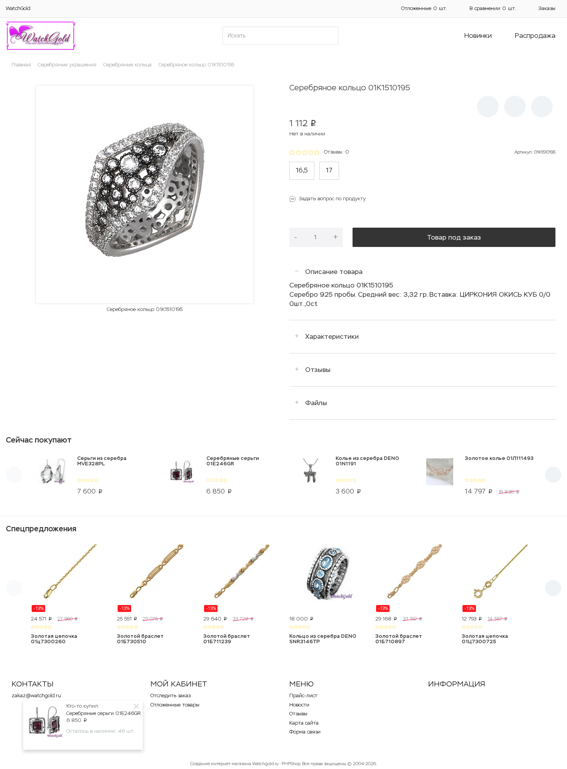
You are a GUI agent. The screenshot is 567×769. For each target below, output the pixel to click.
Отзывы (318, 369)
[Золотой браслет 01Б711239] (240, 578)
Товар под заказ (454, 237)
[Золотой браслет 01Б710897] (412, 578)
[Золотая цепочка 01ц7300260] (68, 578)
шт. (424, 8)
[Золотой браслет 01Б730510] (154, 578)
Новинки (478, 35)
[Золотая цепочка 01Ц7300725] (499, 578)
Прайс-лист (303, 695)
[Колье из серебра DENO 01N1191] (310, 476)
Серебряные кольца (127, 64)
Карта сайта (304, 723)
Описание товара (334, 271)
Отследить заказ (170, 695)
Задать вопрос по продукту (332, 198)
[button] (515, 106)
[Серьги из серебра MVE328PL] (52, 476)
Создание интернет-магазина (220, 763)
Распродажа (535, 35)
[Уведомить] (488, 106)
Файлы (316, 403)
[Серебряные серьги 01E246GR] (181, 476)
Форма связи (305, 731)
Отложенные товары (174, 704)
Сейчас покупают (39, 440)
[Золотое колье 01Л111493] (440, 476)
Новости (299, 704)
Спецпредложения (41, 529)
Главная (21, 64)
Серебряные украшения (67, 64)
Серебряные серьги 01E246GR (103, 713)
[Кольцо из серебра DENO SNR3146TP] (326, 578)
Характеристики (332, 336)
